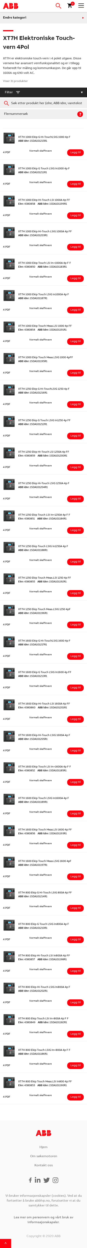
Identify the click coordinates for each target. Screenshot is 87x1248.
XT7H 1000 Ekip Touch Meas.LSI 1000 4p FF (45, 326)
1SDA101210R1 (32, 928)
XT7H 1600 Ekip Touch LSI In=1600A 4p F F (44, 767)
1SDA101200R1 (52, 456)
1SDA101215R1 (32, 141)
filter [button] (9, 92)
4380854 (26, 330)
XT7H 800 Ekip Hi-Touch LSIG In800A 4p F (44, 987)
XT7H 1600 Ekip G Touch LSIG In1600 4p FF (44, 672)
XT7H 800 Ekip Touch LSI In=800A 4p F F (43, 1019)
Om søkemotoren (43, 1156)
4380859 (26, 456)
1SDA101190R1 (52, 1085)
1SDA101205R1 (33, 739)
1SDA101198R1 (52, 959)
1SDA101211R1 (32, 172)
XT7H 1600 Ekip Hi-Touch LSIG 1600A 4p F (44, 735)
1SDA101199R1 (52, 204)
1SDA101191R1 (52, 330)
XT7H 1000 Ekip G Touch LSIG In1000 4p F (44, 169)
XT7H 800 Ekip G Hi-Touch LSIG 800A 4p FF (45, 893)
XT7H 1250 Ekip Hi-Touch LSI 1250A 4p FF (43, 452)
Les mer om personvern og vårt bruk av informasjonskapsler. (43, 1220)
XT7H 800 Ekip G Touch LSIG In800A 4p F (43, 924)
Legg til (75, 152)
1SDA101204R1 (33, 487)
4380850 (26, 267)
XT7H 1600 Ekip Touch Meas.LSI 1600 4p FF (45, 830)
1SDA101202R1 (33, 991)
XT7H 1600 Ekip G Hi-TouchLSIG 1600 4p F (44, 641)
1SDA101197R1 (32, 865)
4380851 (26, 519)
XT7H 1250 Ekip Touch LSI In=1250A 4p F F (44, 515)
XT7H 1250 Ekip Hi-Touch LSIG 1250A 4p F (43, 483)
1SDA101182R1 (52, 1022)
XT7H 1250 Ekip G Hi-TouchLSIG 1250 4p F (44, 389)
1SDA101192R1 (52, 582)
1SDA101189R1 (33, 802)
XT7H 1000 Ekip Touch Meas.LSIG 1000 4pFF (45, 357)
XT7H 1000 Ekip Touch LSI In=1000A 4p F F (44, 263)
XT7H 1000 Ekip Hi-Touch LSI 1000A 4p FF (44, 200)
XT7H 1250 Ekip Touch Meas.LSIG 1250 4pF (44, 609)
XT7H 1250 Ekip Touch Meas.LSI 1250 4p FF (44, 578)
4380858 (26, 204)
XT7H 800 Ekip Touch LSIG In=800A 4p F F (44, 1050)
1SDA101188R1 (33, 550)
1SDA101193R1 (52, 833)
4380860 (26, 708)
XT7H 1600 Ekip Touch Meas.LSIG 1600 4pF (44, 861)
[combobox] (43, 103)
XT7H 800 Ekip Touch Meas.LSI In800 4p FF (45, 1081)
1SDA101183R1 (52, 267)
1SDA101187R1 (32, 298)
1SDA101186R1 (33, 1054)
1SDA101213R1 (32, 676)
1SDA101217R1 (32, 645)
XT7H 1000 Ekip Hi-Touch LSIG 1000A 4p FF (45, 231)
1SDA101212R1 (32, 424)
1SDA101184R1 (52, 519)
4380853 (26, 1085)
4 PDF (6, 152)
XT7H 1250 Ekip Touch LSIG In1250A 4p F (43, 546)
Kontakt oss (43, 1165)
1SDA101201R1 (52, 708)
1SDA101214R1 (32, 896)
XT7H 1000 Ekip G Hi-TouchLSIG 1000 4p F (44, 137)
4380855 (26, 582)
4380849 (26, 1022)
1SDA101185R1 (52, 771)
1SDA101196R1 (33, 613)
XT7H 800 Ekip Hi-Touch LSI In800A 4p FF (44, 956)
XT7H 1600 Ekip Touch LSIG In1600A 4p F (43, 798)
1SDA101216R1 (32, 393)
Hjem (43, 1147)
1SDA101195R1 (32, 361)
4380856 (26, 833)
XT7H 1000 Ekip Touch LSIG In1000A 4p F (43, 294)
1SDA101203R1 (33, 235)
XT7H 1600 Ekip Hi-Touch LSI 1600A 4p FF (44, 704)
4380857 (26, 959)
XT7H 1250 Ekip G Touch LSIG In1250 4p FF (44, 420)
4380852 (26, 771)
